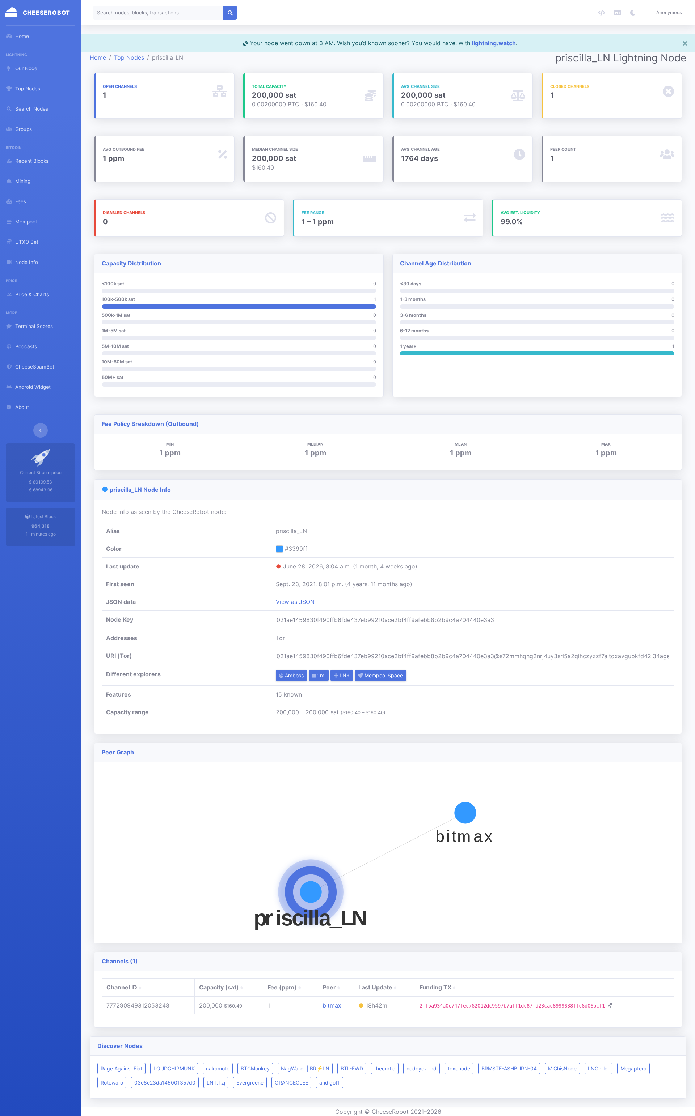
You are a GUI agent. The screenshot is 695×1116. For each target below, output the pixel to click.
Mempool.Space (383, 675)
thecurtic (384, 1068)
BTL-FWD (352, 1068)
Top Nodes (129, 57)
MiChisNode (562, 1068)
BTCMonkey (255, 1068)
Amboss (293, 675)
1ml (320, 675)
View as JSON (295, 601)
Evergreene (250, 1082)
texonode (459, 1068)
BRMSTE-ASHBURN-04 (509, 1068)
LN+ (344, 675)
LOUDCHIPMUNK (174, 1068)
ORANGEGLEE (291, 1082)
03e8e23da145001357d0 (164, 1082)
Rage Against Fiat (121, 1068)
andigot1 (329, 1082)
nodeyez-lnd (422, 1068)
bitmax (332, 1005)
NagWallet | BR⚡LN (305, 1068)
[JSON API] (602, 12)
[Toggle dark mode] (633, 12)
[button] (670, 12)
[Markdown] (618, 12)
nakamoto (217, 1068)
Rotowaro (112, 1082)
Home (98, 57)
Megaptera (633, 1068)
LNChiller (598, 1068)
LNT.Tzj (216, 1082)
